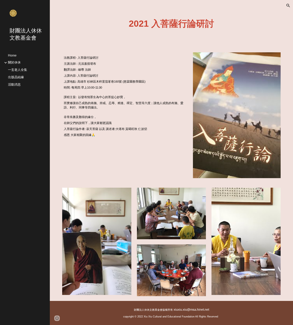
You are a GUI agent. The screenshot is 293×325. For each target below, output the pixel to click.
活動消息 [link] (14, 84)
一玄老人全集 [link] (17, 69)
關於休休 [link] (14, 62)
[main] (171, 24)
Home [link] (12, 55)
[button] (288, 5)
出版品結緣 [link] (16, 77)
